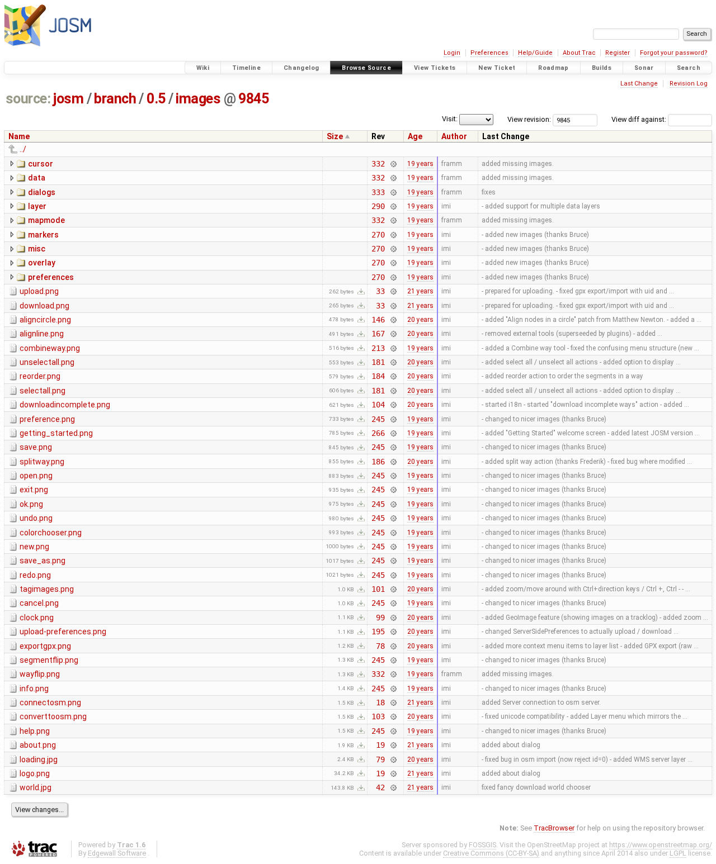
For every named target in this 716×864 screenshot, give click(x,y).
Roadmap (553, 68)
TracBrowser (554, 828)
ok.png (31, 504)
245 (378, 419)
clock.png (37, 617)
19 (380, 744)
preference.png (47, 419)
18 (380, 702)
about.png (38, 744)
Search (688, 68)
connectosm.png (50, 702)
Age (415, 136)
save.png (36, 447)
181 (378, 362)
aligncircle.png (45, 319)
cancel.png (39, 603)
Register (617, 52)
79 (380, 759)
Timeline (246, 68)
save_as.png (42, 560)
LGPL (678, 853)
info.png (34, 688)
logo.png (35, 773)
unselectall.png (47, 362)
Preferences (489, 52)
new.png (34, 546)
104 (378, 404)
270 (378, 234)
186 (378, 461)
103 (378, 716)
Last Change (639, 83)
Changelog (301, 68)
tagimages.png (47, 589)
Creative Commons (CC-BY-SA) (491, 853)
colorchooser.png (51, 532)
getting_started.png (56, 433)
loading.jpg (39, 759)
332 (378, 163)
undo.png (36, 518)
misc (36, 248)
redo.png (35, 575)
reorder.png (40, 376)
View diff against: (639, 119)
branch (115, 99)
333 (378, 192)
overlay (41, 262)
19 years (420, 164)
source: (28, 99)
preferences (51, 277)
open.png (36, 475)
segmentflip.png (49, 660)
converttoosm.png (53, 716)
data (36, 177)
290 (378, 206)
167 (378, 333)
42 (380, 787)
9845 (253, 99)
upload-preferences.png (63, 631)
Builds (601, 68)
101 (378, 589)
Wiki (203, 68)
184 (378, 376)
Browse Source (366, 68)
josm (68, 99)
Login (452, 52)
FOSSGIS (482, 845)
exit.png (34, 489)
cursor (40, 163)
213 (378, 348)
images (198, 99)
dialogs (41, 192)
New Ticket (496, 68)
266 (378, 433)
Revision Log (689, 83)
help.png (35, 731)
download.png (44, 305)
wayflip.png (40, 674)
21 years (420, 291)
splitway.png (42, 461)
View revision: (529, 119)
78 (380, 646)
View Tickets (435, 68)
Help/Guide (535, 52)
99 (380, 617)
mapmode (46, 220)
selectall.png (42, 390)
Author (454, 136)
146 (378, 319)
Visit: (450, 119)
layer (37, 206)
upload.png (39, 291)
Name (19, 136)
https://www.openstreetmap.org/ (660, 845)
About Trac (579, 52)
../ (23, 149)
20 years (420, 320)
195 (378, 631)
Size (335, 136)
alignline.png (42, 333)
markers (43, 234)
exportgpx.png (45, 646)
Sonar (644, 68)
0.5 (156, 99)
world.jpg (35, 787)
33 (380, 291)
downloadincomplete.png (65, 404)
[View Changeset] (393, 163)
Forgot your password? (674, 52)
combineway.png (50, 348)
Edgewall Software (117, 853)
